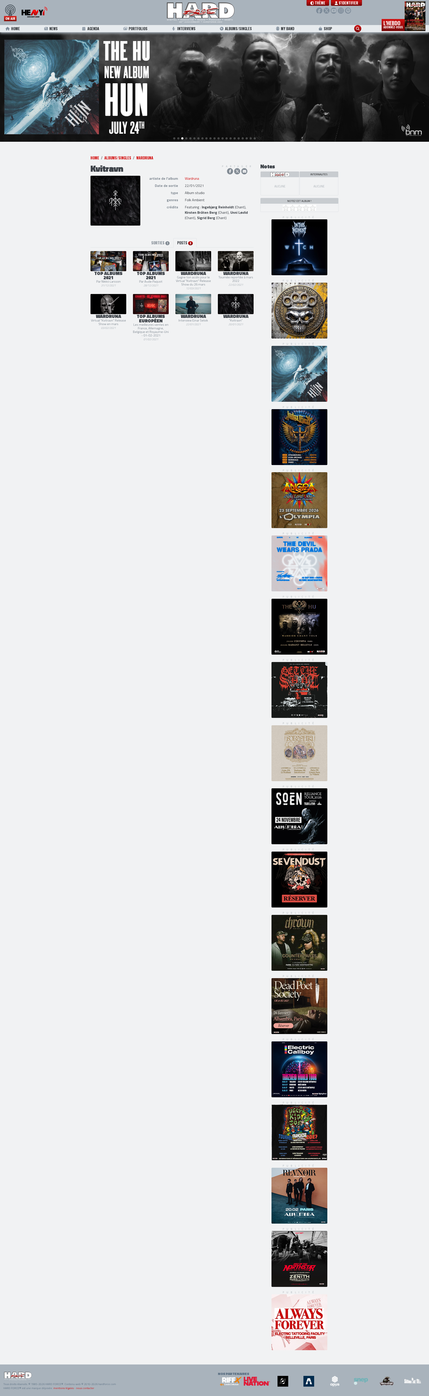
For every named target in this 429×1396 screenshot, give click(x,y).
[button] (318, 3)
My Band (287, 28)
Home (15, 28)
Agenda (93, 28)
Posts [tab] (184, 242)
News (53, 28)
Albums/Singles (238, 28)
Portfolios (138, 28)
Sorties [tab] (159, 242)
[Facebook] (319, 11)
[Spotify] (348, 11)
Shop (328, 28)
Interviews (186, 28)
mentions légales (63, 1388)
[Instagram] (341, 11)
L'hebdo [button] (393, 24)
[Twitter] (327, 11)
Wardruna (144, 158)
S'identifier (348, 3)
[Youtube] (334, 11)
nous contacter (85, 1388)
